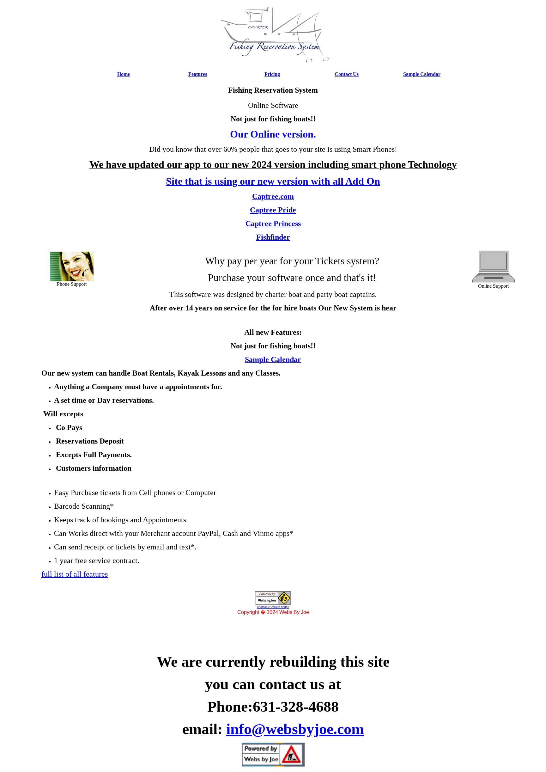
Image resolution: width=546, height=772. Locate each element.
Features (197, 74)
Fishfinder (273, 237)
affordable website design (273, 607)
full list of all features (74, 574)
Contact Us (347, 74)
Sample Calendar (421, 74)
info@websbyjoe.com (295, 728)
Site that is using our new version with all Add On (273, 181)
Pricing (272, 74)
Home (123, 74)
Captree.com (273, 196)
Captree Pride (273, 210)
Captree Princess (273, 223)
